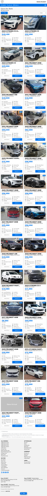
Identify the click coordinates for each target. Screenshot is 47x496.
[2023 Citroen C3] (35, 22)
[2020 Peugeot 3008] (35, 404)
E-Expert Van (4, 453)
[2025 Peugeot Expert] (12, 150)
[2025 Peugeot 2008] (12, 340)
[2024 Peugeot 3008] (35, 54)
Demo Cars (3, 462)
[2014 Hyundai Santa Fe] (35, 340)
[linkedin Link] (8, 472)
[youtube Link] (2, 472)
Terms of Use (27, 463)
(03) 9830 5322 (7, 480)
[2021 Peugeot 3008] (12, 213)
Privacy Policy (27, 462)
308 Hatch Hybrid (5, 446)
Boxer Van (3, 454)
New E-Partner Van (5, 450)
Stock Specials (4, 467)
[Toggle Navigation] (45, 5)
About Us (26, 454)
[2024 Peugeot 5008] (12, 118)
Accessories (26, 445)
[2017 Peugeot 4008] (12, 309)
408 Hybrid (3, 447)
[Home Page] (2, 2)
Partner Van (3, 449)
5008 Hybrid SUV (5, 445)
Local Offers (3, 466)
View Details (6, 75)
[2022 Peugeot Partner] (12, 404)
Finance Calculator (5, 470)
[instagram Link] (4, 472)
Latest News (27, 458)
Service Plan (27, 449)
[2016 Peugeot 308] (35, 372)
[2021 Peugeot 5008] (12, 372)
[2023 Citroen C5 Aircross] (12, 22)
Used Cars (3, 463)
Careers (26, 455)
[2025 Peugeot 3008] (35, 118)
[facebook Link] (6, 472)
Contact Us (17, 75)
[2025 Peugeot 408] (12, 245)
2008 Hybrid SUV (5, 442)
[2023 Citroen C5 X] (35, 277)
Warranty (26, 446)
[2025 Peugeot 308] (12, 86)
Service (25, 442)
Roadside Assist (27, 447)
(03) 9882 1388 (30, 480)
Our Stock (3, 459)
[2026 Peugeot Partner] (12, 277)
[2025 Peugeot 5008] (35, 309)
